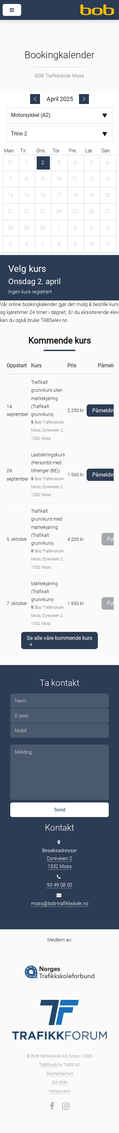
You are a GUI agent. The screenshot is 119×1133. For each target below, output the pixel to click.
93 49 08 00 (59, 885)
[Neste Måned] (84, 99)
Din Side (59, 1082)
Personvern (59, 1091)
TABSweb (48, 1064)
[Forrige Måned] (35, 99)
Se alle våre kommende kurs (59, 638)
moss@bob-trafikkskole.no (59, 903)
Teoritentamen (59, 1073)
